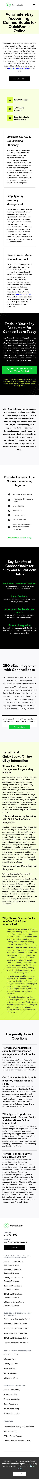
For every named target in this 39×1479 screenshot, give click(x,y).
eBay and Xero (10, 1359)
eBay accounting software (18, 68)
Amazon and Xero (11, 1354)
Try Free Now (14, 1248)
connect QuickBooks (22, 294)
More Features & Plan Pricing (19, 538)
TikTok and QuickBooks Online (16, 1338)
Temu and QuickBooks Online (15, 1333)
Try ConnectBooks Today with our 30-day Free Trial (19, 369)
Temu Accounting (11, 1404)
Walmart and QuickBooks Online (16, 1343)
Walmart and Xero (11, 1378)
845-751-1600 (10, 1234)
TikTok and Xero (10, 1373)
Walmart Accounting (12, 1413)
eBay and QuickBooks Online (15, 1324)
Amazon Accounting (12, 1390)
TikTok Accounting (11, 1409)
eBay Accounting (10, 1394)
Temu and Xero (10, 1369)
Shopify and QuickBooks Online (16, 1328)
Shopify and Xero (11, 1364)
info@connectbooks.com (15, 1242)
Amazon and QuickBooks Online (17, 1319)
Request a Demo (19, 79)
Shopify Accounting (12, 1399)
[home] (14, 5)
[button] (33, 5)
